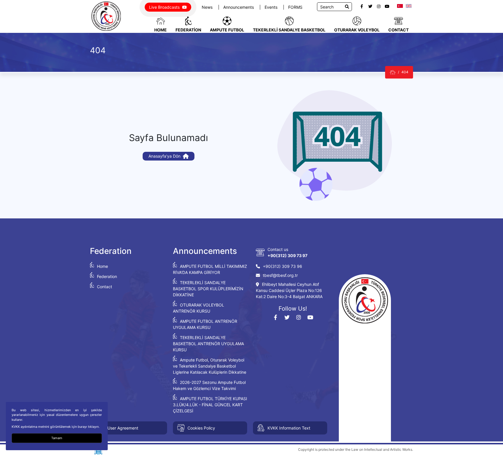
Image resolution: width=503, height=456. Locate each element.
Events (272, 7)
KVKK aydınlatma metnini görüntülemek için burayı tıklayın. (56, 427)
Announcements (239, 7)
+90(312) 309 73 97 (287, 255)
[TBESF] (393, 72)
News (208, 7)
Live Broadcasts (165, 7)
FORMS (295, 7)
